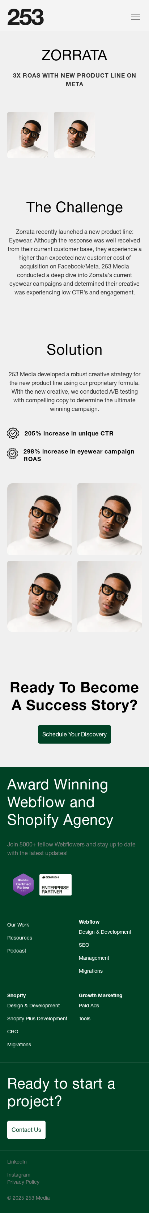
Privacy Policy (23, 1182)
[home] (26, 17)
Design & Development (105, 932)
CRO (12, 1031)
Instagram (18, 1175)
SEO (84, 945)
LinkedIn (17, 1162)
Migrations (91, 971)
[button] (134, 17)
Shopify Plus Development (37, 1018)
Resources (19, 937)
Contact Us (26, 1129)
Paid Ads (89, 1005)
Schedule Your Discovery (74, 734)
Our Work (18, 924)
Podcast (16, 950)
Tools (84, 1018)
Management (94, 958)
